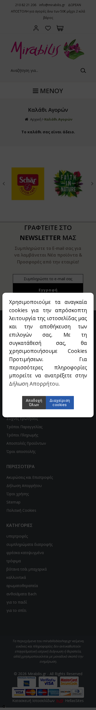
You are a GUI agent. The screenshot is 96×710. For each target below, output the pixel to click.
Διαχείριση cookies (60, 402)
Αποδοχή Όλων (34, 402)
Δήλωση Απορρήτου (33, 383)
